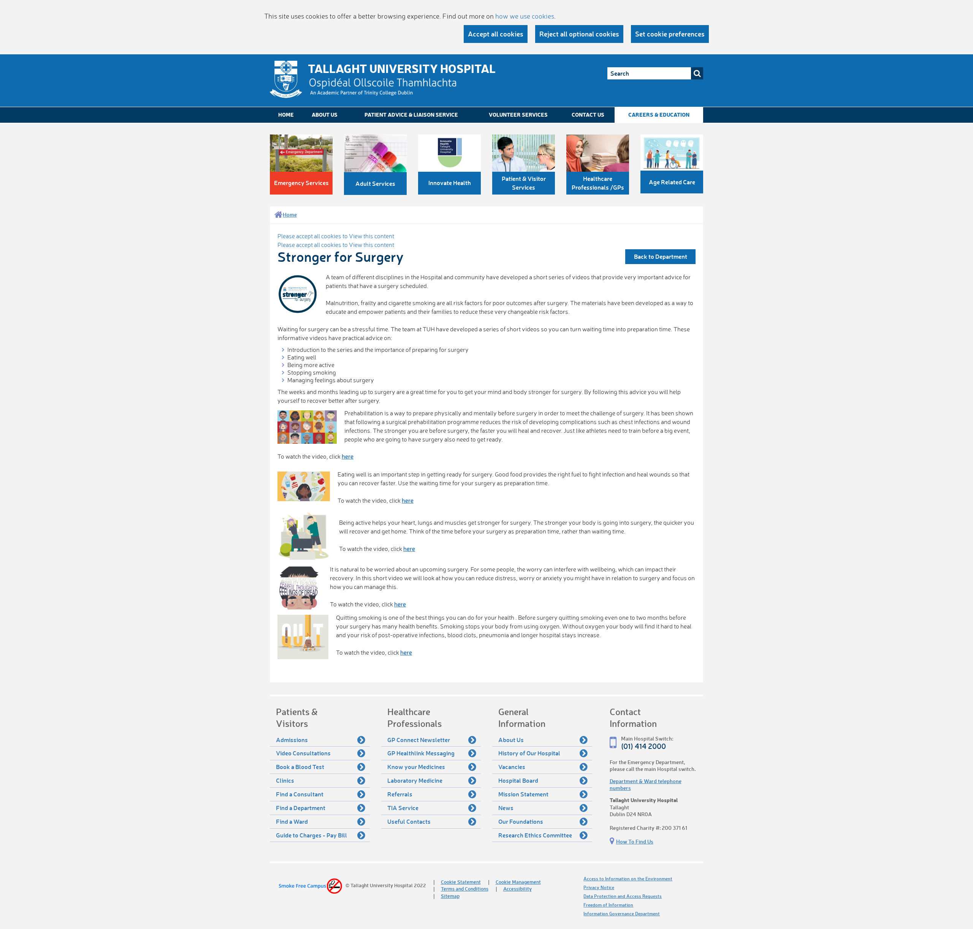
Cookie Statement (461, 881)
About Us (325, 114)
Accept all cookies (495, 33)
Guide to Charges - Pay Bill (311, 835)
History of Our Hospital (529, 753)
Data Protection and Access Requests (622, 896)
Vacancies (511, 767)
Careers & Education (658, 114)
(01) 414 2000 (643, 746)
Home (286, 114)
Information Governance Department (621, 913)
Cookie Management (518, 881)
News (505, 808)
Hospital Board (518, 780)
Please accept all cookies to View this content (335, 236)
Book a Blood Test (300, 767)
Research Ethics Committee (535, 835)
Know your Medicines (416, 767)
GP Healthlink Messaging (421, 753)
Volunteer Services (518, 114)
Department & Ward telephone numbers (645, 784)
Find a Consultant (299, 794)
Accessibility (517, 888)
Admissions (292, 740)
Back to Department (660, 256)
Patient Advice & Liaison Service (411, 114)
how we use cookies (524, 16)
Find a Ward (292, 821)
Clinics (285, 780)
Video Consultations (303, 753)
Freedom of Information (608, 905)
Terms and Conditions (464, 888)
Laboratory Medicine (414, 780)
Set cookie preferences (670, 33)
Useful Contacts (409, 821)
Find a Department (300, 808)
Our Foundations (520, 821)
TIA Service (402, 808)
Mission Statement (523, 794)
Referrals (399, 794)
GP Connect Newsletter (418, 740)
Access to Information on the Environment (627, 879)
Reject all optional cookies (579, 33)
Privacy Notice (598, 887)
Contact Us (588, 114)
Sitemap (450, 896)
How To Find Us (634, 841)
